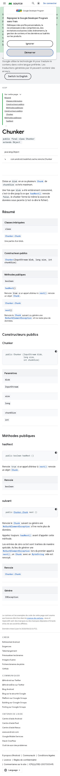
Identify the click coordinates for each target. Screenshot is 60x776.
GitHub (5, 668)
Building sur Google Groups (14, 702)
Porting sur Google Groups (14, 707)
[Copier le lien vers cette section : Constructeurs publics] (41, 335)
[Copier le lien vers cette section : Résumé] (18, 212)
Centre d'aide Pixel (10, 723)
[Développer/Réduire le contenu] (20, 94)
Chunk (40, 181)
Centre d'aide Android (12, 718)
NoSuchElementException (18, 318)
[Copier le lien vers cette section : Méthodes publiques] (38, 436)
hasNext (9, 288)
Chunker (9, 259)
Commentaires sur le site (15, 764)
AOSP (4, 88)
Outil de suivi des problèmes (14, 745)
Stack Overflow (9, 741)
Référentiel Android (11, 642)
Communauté (29, 755)
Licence (7, 760)
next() (43, 293)
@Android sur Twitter (11, 680)
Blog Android (8, 689)
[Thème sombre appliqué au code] (56, 351)
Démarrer (30, 52)
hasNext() (35, 193)
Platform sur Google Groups (14, 698)
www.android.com (10, 732)
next (7, 310)
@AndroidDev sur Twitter (13, 684)
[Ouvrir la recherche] (33, 3)
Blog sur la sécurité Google (14, 693)
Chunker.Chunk (13, 236)
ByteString (38, 554)
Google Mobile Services (12, 736)
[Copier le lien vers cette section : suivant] (14, 501)
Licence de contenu (35, 618)
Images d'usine (8, 659)
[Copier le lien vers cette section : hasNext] (15, 444)
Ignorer (30, 43)
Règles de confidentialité (25, 760)
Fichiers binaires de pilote (13, 664)
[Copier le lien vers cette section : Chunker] (15, 343)
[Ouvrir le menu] (4, 3)
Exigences (6, 646)
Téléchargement (9, 651)
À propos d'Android (11, 755)
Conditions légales (46, 755)
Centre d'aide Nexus (11, 727)
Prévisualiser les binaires (12, 655)
